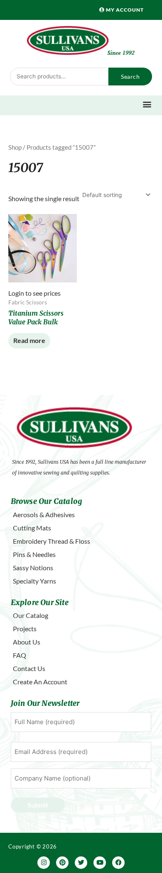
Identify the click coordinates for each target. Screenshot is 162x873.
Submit (37, 805)
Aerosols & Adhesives (44, 514)
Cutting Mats (32, 528)
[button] (147, 104)
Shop (15, 147)
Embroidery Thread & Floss (51, 541)
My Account (124, 10)
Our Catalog (30, 615)
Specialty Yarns (34, 581)
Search (130, 76)
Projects (25, 628)
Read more (29, 340)
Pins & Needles (34, 554)
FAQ (19, 655)
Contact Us (29, 668)
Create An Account (40, 682)
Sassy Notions (33, 567)
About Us (26, 642)
